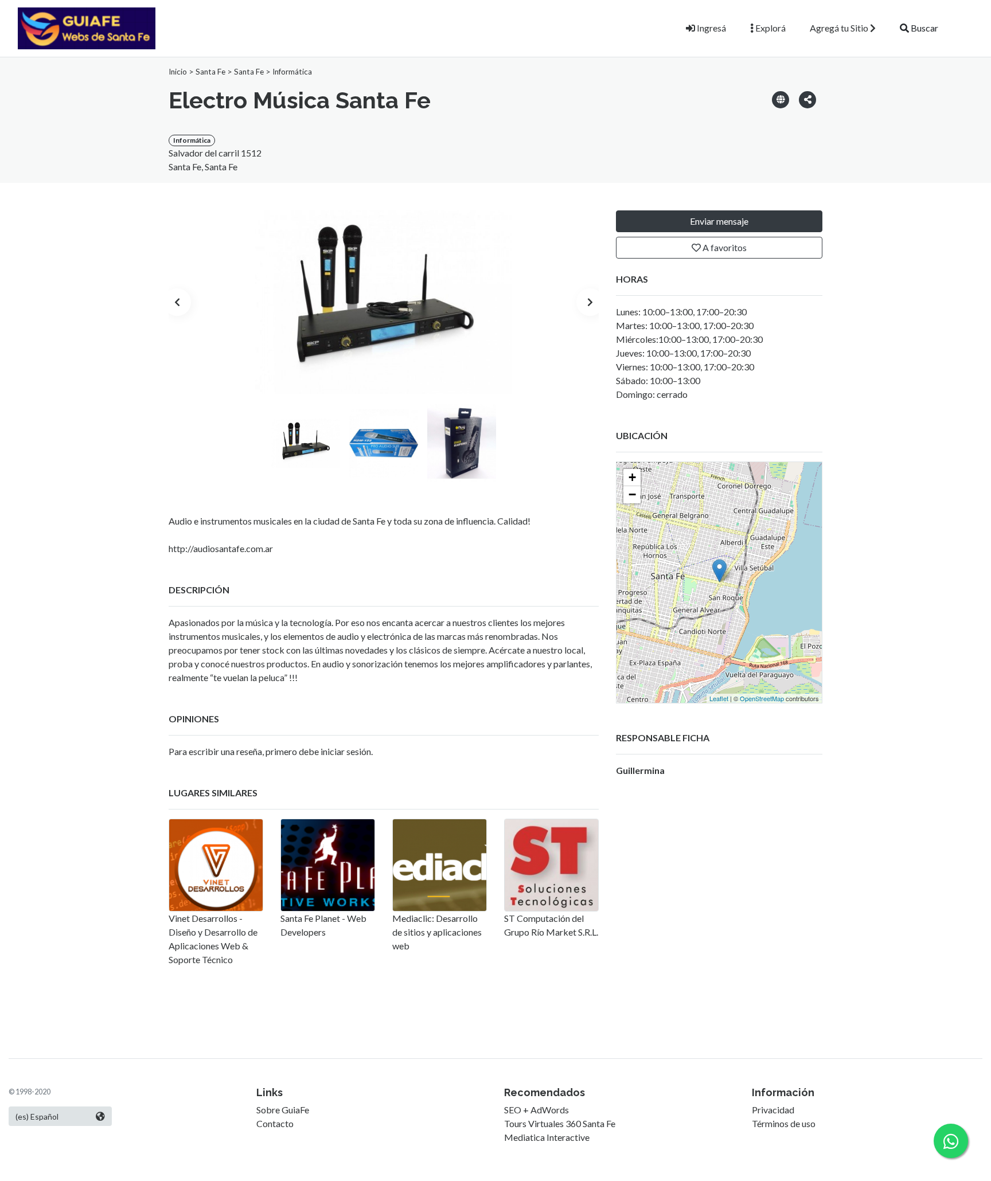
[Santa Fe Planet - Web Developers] (327, 865)
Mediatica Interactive (547, 1137)
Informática (292, 71)
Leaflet (718, 698)
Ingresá (710, 27)
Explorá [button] (770, 27)
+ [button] (632, 477)
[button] (807, 98)
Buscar (923, 27)
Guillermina (640, 770)
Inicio (178, 71)
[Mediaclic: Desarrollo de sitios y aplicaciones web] (439, 865)
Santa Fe (210, 71)
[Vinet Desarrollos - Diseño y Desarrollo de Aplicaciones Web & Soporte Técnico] (216, 865)
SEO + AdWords (536, 1109)
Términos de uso (784, 1123)
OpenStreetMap (762, 698)
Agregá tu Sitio (840, 27)
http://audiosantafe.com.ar (221, 548)
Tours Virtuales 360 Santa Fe (559, 1123)
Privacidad (773, 1109)
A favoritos (724, 247)
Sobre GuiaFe (282, 1109)
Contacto (275, 1123)
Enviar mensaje (719, 221)
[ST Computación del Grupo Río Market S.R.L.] (551, 865)
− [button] (632, 494)
